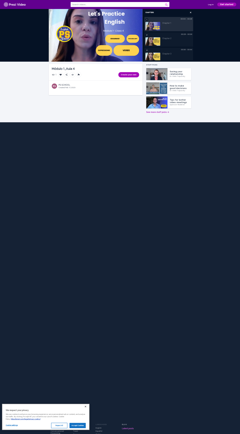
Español (99, 431)
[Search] (166, 4)
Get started (226, 4)
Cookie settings (12, 425)
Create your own (128, 75)
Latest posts (128, 428)
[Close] (85, 406)
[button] (190, 12)
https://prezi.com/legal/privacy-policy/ (25, 419)
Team (75, 431)
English (99, 428)
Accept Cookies (78, 425)
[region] (46, 417)
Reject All (59, 425)
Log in (211, 4)
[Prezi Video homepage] (15, 4)
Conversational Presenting (57, 432)
